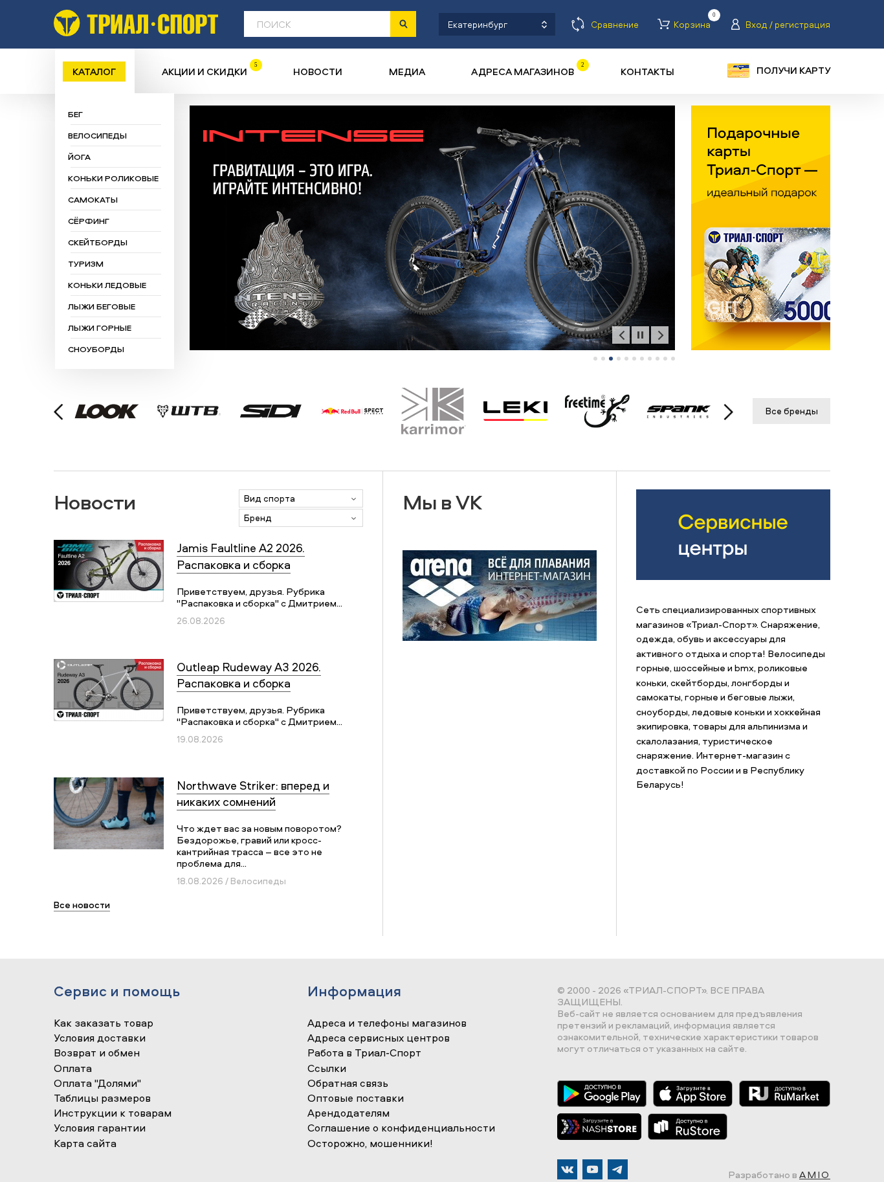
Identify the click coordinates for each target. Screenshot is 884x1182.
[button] (595, 359)
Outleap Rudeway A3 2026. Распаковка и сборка (249, 675)
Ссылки (326, 1068)
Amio (814, 1174)
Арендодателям (348, 1113)
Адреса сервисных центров (378, 1038)
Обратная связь (347, 1083)
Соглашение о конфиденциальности (401, 1128)
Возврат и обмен (97, 1053)
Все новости (82, 904)
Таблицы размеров (102, 1098)
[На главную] (136, 23)
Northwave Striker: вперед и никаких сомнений (253, 793)
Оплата (73, 1068)
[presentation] (621, 335)
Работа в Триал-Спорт (364, 1053)
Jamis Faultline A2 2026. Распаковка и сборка (241, 556)
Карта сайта (85, 1143)
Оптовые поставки (355, 1098)
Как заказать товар (103, 1023)
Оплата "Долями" (97, 1083)
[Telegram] (618, 1169)
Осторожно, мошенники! (370, 1143)
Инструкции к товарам (112, 1113)
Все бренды (792, 411)
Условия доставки (100, 1038)
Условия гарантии (100, 1128)
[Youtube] (592, 1169)
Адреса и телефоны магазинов (387, 1023)
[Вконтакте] (567, 1169)
